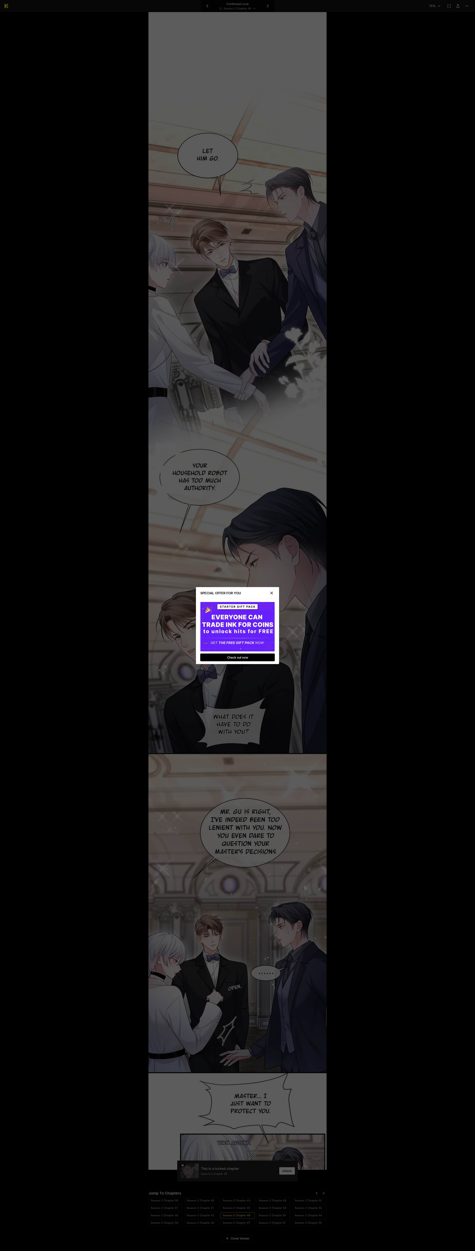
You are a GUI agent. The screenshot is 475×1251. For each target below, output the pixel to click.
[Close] (272, 593)
